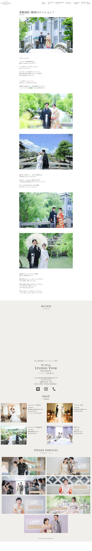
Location (77, 2)
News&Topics (85, 2)
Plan (43, 2)
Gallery (67, 2)
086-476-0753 (47, 380)
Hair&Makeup (59, 2)
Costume (51, 2)
